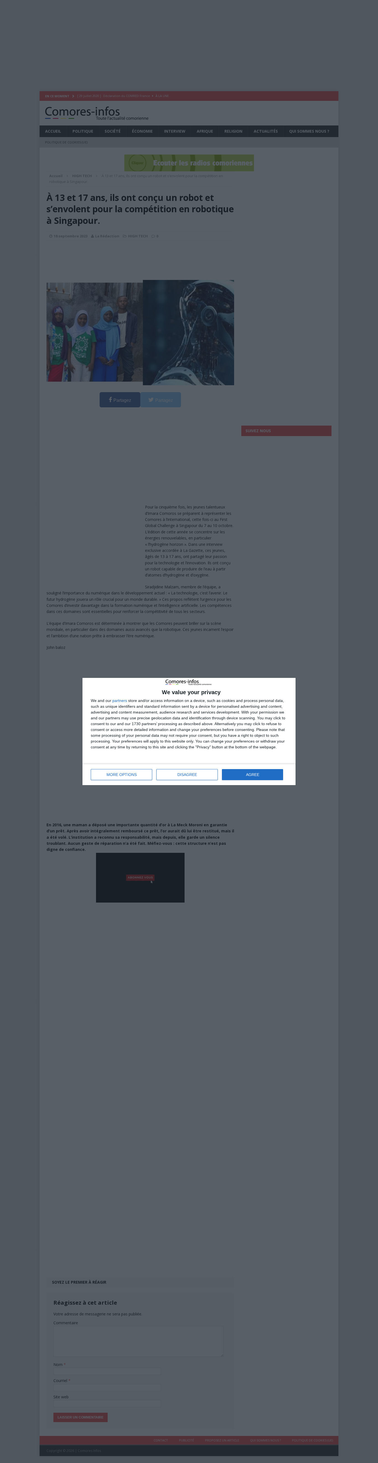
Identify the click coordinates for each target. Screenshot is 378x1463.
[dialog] (189, 731)
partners (119, 700)
